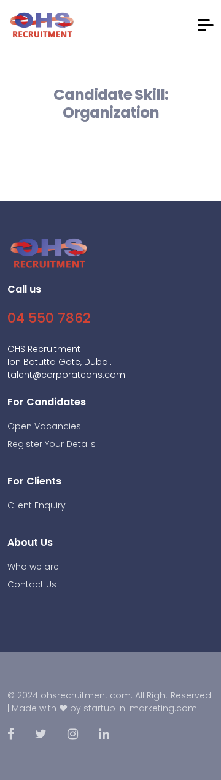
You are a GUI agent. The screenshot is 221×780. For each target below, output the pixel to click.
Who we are (33, 566)
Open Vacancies (44, 426)
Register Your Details (51, 444)
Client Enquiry (36, 505)
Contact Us (31, 584)
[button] (206, 25)
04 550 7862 (49, 317)
